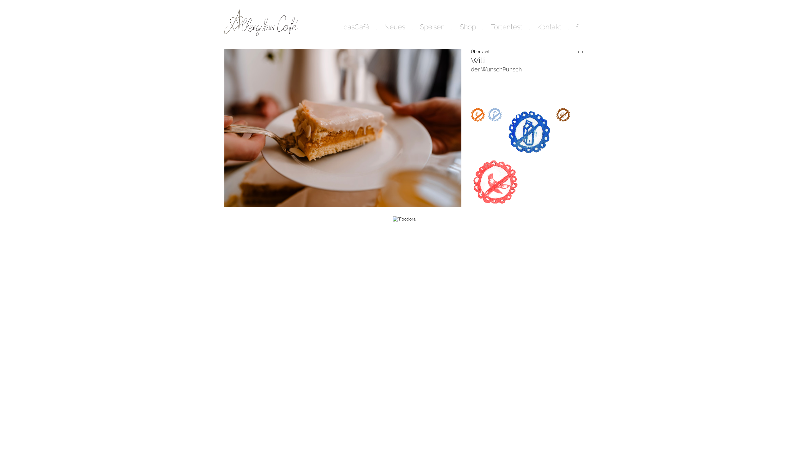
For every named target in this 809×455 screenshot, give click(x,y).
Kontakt (549, 27)
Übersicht (480, 51)
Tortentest (506, 27)
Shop (468, 27)
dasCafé (356, 27)
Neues (394, 27)
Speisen (432, 27)
